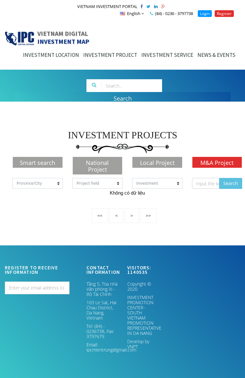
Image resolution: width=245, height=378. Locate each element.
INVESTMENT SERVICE (167, 54)
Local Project (157, 162)
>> (148, 215)
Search (230, 183)
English (133, 13)
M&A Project (217, 162)
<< (99, 215)
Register (224, 13)
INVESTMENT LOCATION (51, 54)
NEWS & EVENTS (216, 54)
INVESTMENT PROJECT (110, 54)
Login (205, 13)
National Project (97, 166)
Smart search (37, 162)
